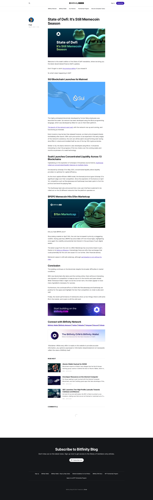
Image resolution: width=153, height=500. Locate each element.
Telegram (88, 325)
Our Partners (72, 8)
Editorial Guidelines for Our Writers (81, 473)
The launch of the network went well (60, 127)
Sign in (113, 3)
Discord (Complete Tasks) (98, 8)
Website (81, 325)
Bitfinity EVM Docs (97, 473)
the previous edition (69, 68)
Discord (95, 325)
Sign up (37, 473)
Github (102, 325)
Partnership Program (83, 8)
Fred (30, 25)
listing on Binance (63, 250)
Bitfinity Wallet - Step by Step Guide (60, 473)
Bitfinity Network (52, 8)
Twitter (74, 325)
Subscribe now (77, 460)
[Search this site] (29, 3)
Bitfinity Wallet (62, 8)
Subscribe (120, 3)
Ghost (85, 489)
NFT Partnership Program (111, 473)
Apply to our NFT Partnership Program (76, 478)
